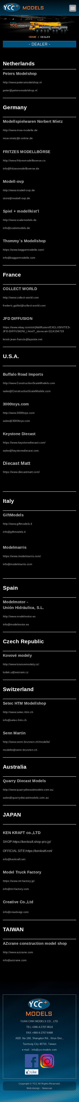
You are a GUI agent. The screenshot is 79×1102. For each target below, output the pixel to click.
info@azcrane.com (15, 960)
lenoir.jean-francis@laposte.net (22, 339)
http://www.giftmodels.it (17, 523)
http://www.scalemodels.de (20, 219)
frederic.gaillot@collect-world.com (24, 305)
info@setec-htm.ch (15, 720)
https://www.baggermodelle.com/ (23, 249)
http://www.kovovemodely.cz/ (21, 664)
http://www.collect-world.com (21, 297)
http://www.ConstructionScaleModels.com (29, 383)
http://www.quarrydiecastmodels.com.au (28, 789)
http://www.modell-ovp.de (19, 190)
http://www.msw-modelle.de (20, 130)
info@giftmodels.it (14, 531)
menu (72, 8)
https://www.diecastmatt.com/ (21, 471)
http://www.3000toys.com (19, 412)
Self (23, 7)
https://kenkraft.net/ (39, 851)
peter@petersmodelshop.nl (20, 90)
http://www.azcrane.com (18, 952)
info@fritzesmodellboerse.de (21, 168)
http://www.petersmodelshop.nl (22, 82)
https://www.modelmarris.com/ (22, 556)
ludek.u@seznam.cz (15, 672)
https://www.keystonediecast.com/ (24, 442)
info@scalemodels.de (16, 227)
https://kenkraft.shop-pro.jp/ (32, 841)
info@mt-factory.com (16, 888)
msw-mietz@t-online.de (18, 138)
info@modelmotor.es (16, 624)
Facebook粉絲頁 (31, 1064)
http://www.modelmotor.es (19, 616)
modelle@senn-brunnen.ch (20, 749)
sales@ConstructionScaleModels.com (27, 391)
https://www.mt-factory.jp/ (19, 880)
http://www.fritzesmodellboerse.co (24, 160)
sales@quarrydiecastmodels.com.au (26, 797)
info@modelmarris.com (17, 564)
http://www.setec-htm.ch (18, 712)
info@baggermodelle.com (19, 257)
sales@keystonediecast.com (21, 450)
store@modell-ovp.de (16, 198)
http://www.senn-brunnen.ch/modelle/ (26, 741)
